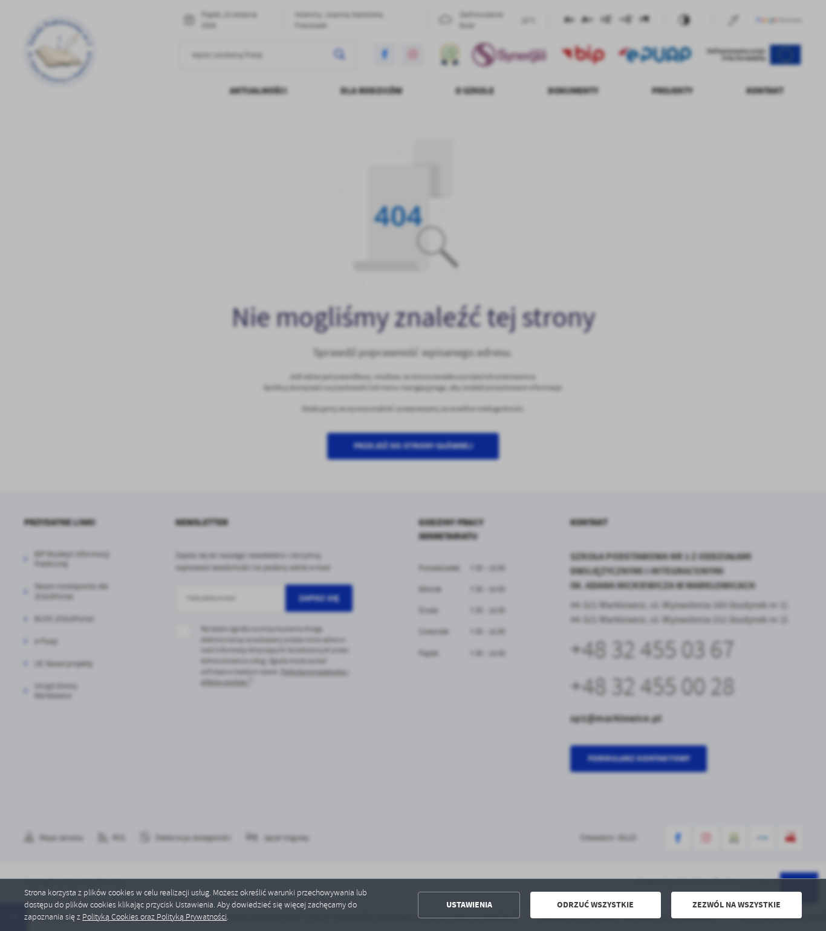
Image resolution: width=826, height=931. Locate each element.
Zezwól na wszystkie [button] (736, 904)
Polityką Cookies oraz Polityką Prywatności (154, 917)
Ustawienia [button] (469, 904)
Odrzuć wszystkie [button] (595, 904)
